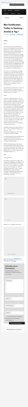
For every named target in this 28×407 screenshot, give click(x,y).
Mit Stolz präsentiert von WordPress (14, 329)
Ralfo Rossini (20, 34)
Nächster (21, 17)
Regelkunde (17, 10)
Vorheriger (6, 17)
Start (5, 10)
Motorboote (10, 10)
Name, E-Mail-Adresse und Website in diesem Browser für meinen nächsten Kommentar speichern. (13, 318)
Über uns (19, 13)
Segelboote (6, 13)
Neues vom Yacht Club (8, 260)
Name (8, 298)
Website (8, 312)
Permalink (14, 261)
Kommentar (9, 280)
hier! (20, 224)
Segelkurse (13, 13)
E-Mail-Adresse (10, 305)
